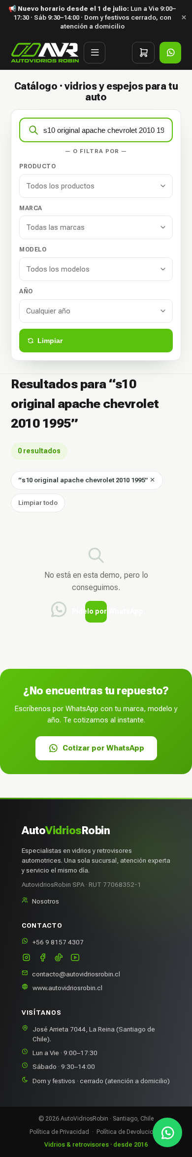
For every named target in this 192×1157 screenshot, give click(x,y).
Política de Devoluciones (129, 1131)
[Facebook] (42, 958)
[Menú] (94, 52)
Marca (30, 208)
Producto (37, 166)
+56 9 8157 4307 (58, 942)
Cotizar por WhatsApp (103, 748)
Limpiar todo (38, 502)
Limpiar (50, 340)
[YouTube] (75, 958)
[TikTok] (59, 958)
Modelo (32, 249)
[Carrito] (143, 52)
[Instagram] (26, 958)
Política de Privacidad (59, 1131)
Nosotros (45, 901)
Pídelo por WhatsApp (96, 611)
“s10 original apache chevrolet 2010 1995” (83, 480)
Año (26, 291)
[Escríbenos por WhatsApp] (167, 1132)
